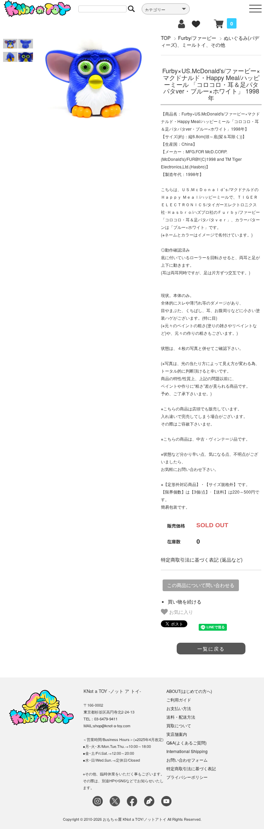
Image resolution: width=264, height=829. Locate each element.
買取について (178, 725)
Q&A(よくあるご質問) (186, 742)
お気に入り (180, 611)
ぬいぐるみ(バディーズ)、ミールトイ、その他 (210, 41)
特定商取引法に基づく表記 (191, 768)
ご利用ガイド (178, 700)
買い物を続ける (184, 601)
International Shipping (187, 751)
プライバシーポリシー (187, 777)
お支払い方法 (178, 708)
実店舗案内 (176, 734)
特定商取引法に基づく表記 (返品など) (202, 559)
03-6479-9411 (106, 718)
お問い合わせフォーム (187, 760)
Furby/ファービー (197, 37)
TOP (165, 37)
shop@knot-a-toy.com (111, 725)
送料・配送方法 (180, 717)
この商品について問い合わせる (200, 585)
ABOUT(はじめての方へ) (189, 691)
